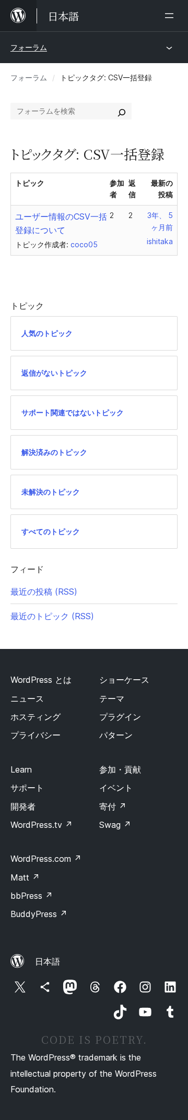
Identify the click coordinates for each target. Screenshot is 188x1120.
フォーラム (28, 47)
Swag (115, 825)
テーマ (111, 698)
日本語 (47, 961)
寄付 (112, 806)
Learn (21, 769)
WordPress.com (45, 858)
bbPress (31, 895)
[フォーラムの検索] (122, 111)
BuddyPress (38, 914)
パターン (116, 735)
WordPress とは (41, 680)
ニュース (27, 698)
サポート (27, 787)
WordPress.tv (41, 825)
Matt (25, 877)
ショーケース (124, 680)
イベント (116, 787)
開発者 (23, 806)
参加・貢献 (120, 769)
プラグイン (120, 717)
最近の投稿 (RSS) (43, 591)
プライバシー (35, 735)
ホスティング (35, 717)
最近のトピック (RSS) (52, 616)
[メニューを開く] (171, 15)
